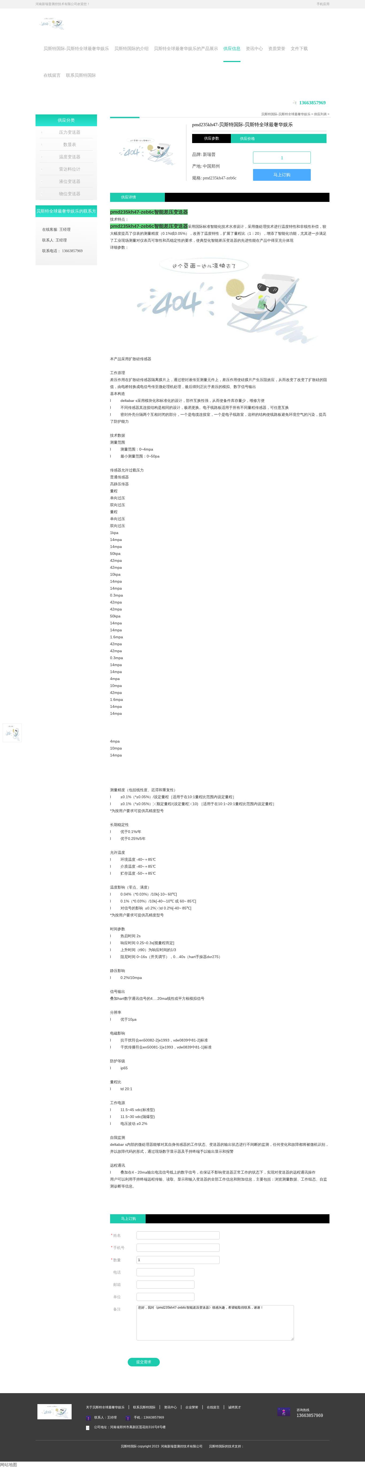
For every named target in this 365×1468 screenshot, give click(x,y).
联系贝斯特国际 (81, 75)
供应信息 (231, 48)
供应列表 (320, 114)
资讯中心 (254, 48)
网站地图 (8, 1464)
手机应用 (323, 4)
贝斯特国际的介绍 (131, 48)
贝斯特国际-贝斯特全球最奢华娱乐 (76, 48)
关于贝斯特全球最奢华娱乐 (105, 1407)
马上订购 (281, 174)
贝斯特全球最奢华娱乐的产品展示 (186, 48)
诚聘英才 (234, 1407)
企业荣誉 (191, 1407)
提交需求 (143, 1362)
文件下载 (299, 48)
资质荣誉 (276, 48)
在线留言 (52, 75)
